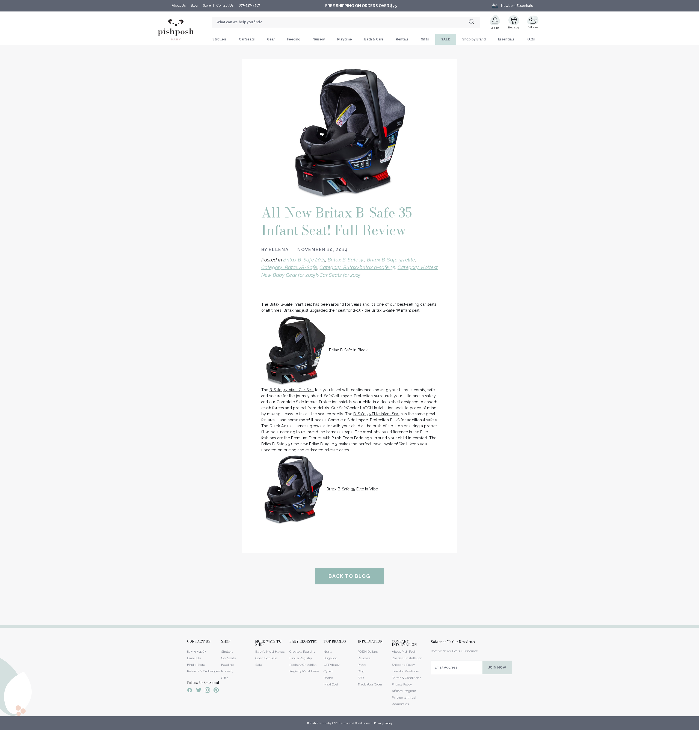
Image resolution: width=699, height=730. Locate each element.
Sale (258, 665)
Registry (513, 27)
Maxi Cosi (331, 684)
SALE (445, 39)
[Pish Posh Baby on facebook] (189, 690)
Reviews (364, 658)
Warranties (400, 704)
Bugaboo (330, 658)
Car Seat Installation (407, 658)
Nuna (328, 652)
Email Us (194, 658)
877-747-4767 (249, 5)
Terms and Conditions (354, 723)
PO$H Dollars (368, 652)
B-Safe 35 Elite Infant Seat (376, 414)
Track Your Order (370, 684)
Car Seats (247, 39)
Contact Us (224, 5)
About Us (179, 5)
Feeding (293, 39)
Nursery (319, 39)
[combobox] (346, 22)
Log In (494, 27)
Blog (194, 5)
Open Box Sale (266, 658)
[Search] (474, 22)
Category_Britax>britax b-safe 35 (357, 267)
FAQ (361, 678)
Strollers (219, 39)
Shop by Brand (474, 39)
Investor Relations (405, 671)
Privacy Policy (402, 684)
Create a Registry (302, 652)
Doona (328, 678)
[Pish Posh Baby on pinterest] (216, 690)
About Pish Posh (404, 652)
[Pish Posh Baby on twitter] (198, 691)
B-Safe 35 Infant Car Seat (291, 390)
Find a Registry (300, 658)
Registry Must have (304, 671)
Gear (271, 39)
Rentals (402, 39)
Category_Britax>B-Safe (289, 267)
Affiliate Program (404, 691)
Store (207, 5)
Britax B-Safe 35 (346, 260)
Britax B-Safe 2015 (304, 260)
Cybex (328, 671)
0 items (533, 27)
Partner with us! (404, 697)
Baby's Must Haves (270, 652)
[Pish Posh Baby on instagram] (207, 690)
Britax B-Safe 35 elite (391, 260)
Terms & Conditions (406, 678)
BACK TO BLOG (349, 576)
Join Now (497, 667)
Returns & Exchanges (203, 671)
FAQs (531, 39)
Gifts (425, 39)
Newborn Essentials (517, 6)
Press (362, 665)
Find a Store (196, 665)
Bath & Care (374, 39)
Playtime (344, 39)
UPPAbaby (331, 665)
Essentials (506, 39)
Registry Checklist (302, 665)
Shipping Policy (403, 665)
